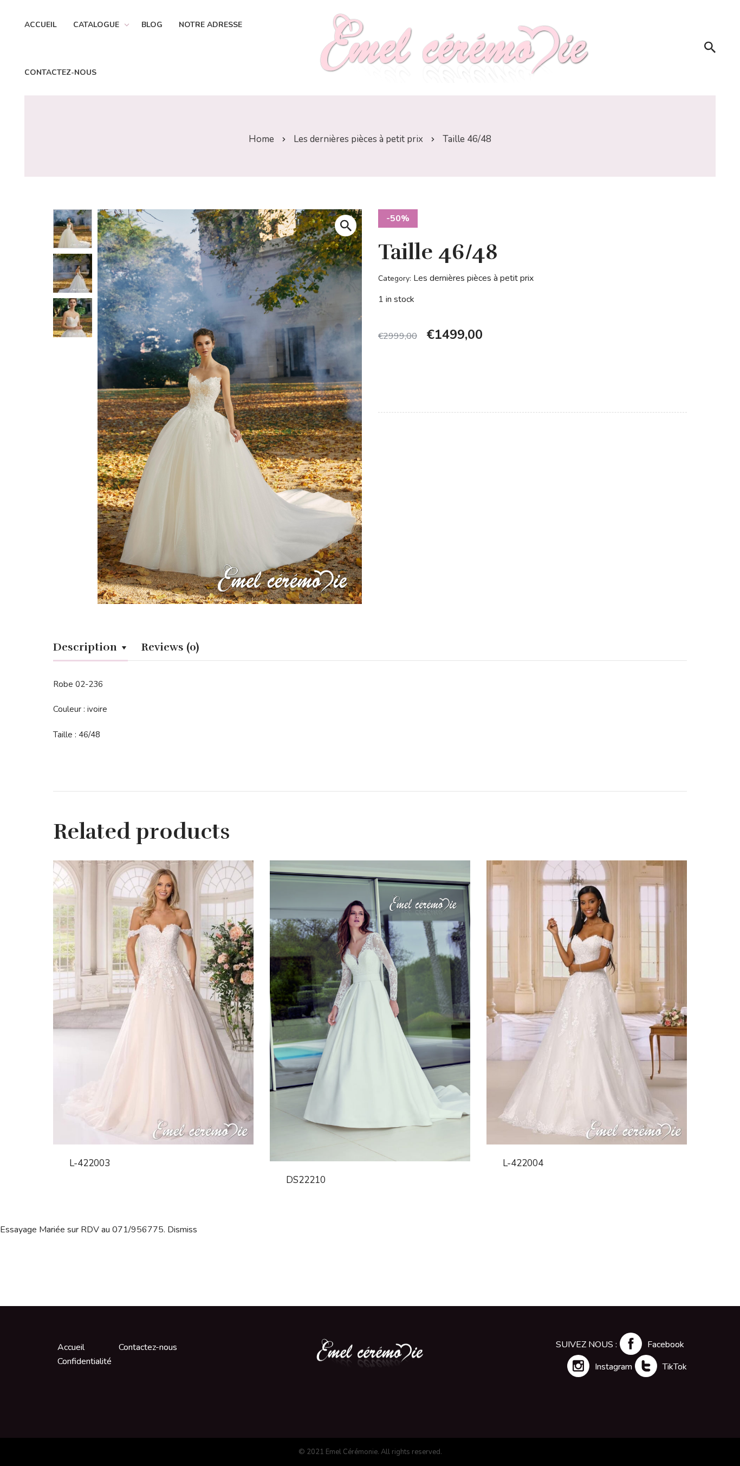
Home (261, 139)
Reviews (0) (170, 647)
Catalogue (96, 25)
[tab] (90, 648)
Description (85, 647)
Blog (152, 25)
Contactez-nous (60, 72)
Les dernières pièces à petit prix (358, 139)
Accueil (40, 25)
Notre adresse (210, 25)
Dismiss (182, 1230)
